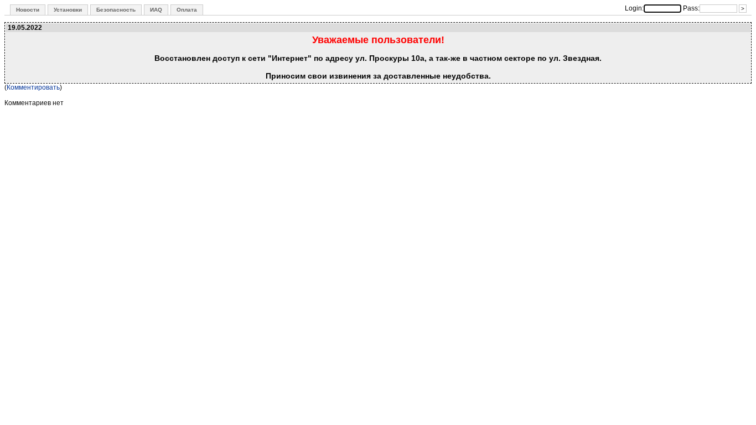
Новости (27, 10)
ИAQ (156, 10)
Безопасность (116, 10)
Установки (68, 10)
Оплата (187, 10)
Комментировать (33, 87)
